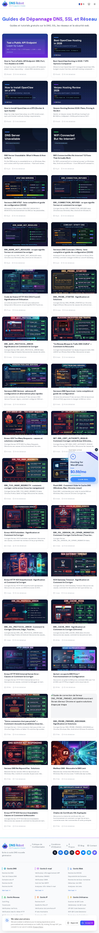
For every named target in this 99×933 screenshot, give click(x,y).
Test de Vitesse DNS (9, 876)
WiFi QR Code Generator (77, 912)
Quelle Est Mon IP (41, 905)
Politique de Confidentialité (38, 845)
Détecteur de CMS (75, 883)
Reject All (74, 923)
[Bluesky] (83, 852)
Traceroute (6, 905)
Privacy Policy (38, 927)
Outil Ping (5, 902)
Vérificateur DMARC (42, 876)
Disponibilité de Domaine (77, 876)
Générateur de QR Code (77, 905)
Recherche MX (7, 886)
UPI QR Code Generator (76, 908)
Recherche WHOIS (74, 873)
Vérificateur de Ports (9, 908)
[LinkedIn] (66, 852)
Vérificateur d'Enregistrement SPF (47, 873)
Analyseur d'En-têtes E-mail (45, 886)
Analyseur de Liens (75, 886)
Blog (82, 845)
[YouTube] (77, 852)
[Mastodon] (94, 852)
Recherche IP (40, 902)
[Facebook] (60, 852)
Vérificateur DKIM (41, 880)
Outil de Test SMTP (42, 883)
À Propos (72, 845)
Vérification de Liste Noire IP (45, 908)
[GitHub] (72, 852)
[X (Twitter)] (55, 852)
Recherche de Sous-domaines (79, 880)
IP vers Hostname (41, 912)
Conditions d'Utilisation (56, 845)
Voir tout (5, 890)
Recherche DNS (7, 873)
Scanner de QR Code (75, 902)
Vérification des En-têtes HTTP (13, 912)
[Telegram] (89, 852)
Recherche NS (7, 883)
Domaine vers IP (8, 880)
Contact (93, 845)
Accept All (89, 923)
